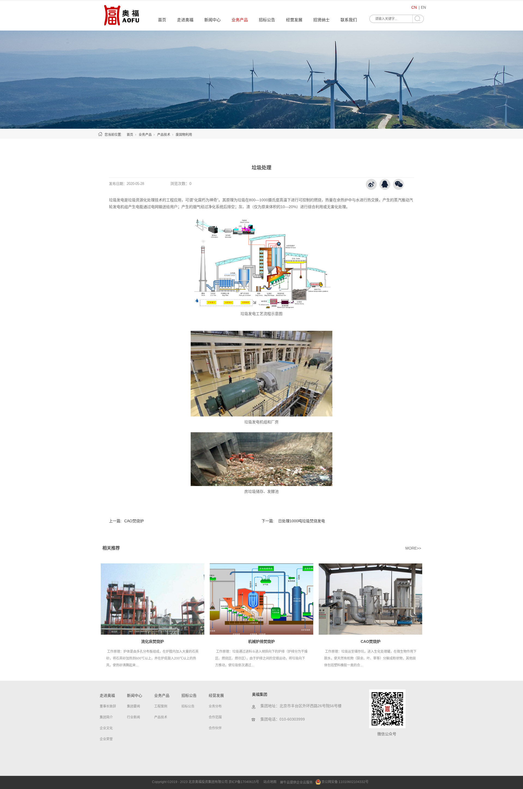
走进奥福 (185, 19)
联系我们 (348, 19)
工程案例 (160, 706)
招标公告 (267, 19)
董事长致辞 (108, 706)
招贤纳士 (321, 19)
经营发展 (294, 19)
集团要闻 (133, 706)
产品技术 (163, 135)
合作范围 (215, 717)
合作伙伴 (215, 728)
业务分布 (215, 706)
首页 (162, 19)
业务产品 (240, 19)
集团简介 (106, 717)
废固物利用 (184, 135)
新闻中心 (212, 19)
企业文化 (106, 728)
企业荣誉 (106, 739)
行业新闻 (133, 717)
